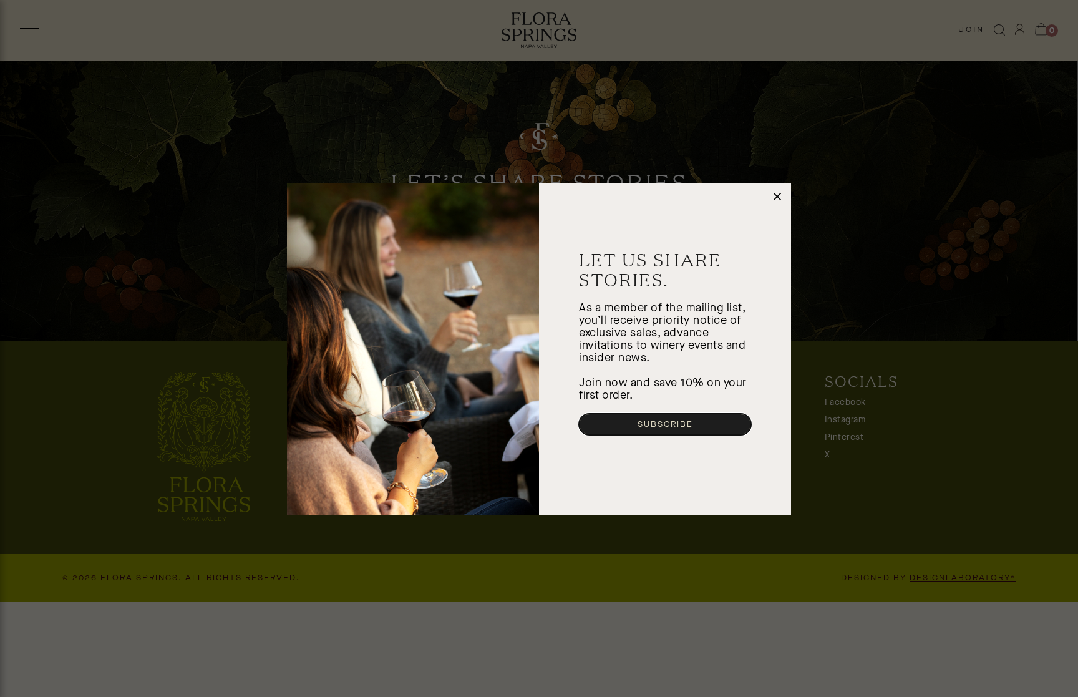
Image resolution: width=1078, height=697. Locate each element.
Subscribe (665, 424)
